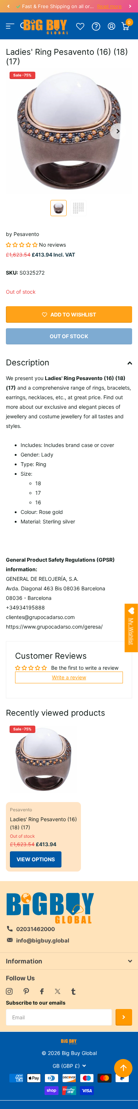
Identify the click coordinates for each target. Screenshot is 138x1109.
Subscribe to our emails (36, 1002)
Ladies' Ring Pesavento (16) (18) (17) (43, 823)
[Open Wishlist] (80, 26)
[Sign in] (112, 26)
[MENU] (10, 26)
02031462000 (35, 929)
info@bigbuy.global (42, 940)
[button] (8, 6)
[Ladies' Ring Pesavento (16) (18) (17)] (43, 759)
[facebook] (42, 991)
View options (36, 859)
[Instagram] (9, 991)
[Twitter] (57, 991)
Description (27, 362)
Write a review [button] (69, 677)
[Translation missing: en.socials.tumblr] (73, 991)
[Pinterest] (26, 991)
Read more (109, 6)
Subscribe (124, 1017)
